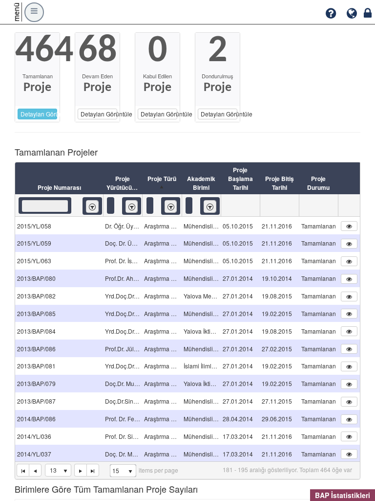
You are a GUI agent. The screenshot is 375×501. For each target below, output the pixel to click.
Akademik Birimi (201, 183)
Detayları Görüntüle (39, 114)
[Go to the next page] (80, 470)
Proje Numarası (59, 187)
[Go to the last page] (92, 470)
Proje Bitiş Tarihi (279, 183)
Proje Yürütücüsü (122, 183)
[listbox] (92, 206)
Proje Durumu (318, 183)
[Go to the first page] (23, 470)
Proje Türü (161, 178)
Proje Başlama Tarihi (240, 178)
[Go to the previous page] (35, 470)
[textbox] (45, 206)
